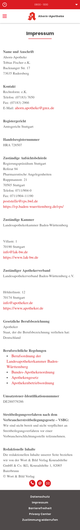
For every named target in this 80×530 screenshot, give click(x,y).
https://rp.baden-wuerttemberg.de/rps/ (33, 206)
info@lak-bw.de (15, 251)
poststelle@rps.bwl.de (20, 201)
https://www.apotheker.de (23, 308)
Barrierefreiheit (40, 508)
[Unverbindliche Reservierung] (48, 483)
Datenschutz (40, 497)
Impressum (40, 502)
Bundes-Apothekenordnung (33, 372)
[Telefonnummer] (32, 483)
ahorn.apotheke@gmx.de (34, 107)
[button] (40, 4)
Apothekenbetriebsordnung (32, 382)
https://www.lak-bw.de (20, 257)
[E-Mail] (40, 483)
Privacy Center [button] (40, 514)
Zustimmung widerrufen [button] (40, 520)
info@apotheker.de (18, 302)
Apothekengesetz (24, 377)
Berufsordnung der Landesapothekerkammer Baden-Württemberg (33, 361)
